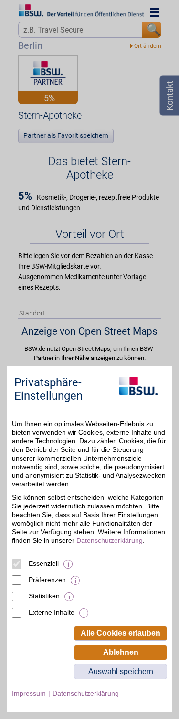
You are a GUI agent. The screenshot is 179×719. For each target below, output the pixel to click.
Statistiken (44, 596)
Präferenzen (47, 580)
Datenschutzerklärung (109, 540)
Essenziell (44, 563)
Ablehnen (120, 652)
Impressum (29, 693)
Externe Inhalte (51, 612)
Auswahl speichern (120, 671)
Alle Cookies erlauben (120, 633)
